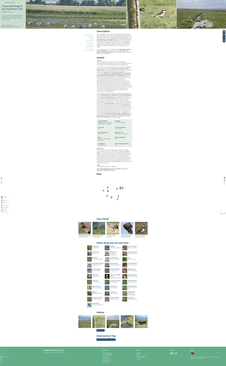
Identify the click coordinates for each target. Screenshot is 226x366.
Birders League (106, 362)
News (138, 354)
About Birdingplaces (141, 356)
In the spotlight (106, 358)
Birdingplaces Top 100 (108, 360)
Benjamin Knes (10, 25)
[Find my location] (1, 178)
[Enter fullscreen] (224, 180)
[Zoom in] (224, 183)
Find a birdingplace (107, 353)
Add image (101, 330)
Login (216, 1)
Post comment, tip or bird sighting (106, 339)
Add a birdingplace (107, 354)
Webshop (139, 353)
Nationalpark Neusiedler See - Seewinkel (107, 166)
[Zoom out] (224, 185)
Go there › (89, 50)
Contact (138, 358)
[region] (113, 195)
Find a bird (105, 356)
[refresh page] (1, 183)
